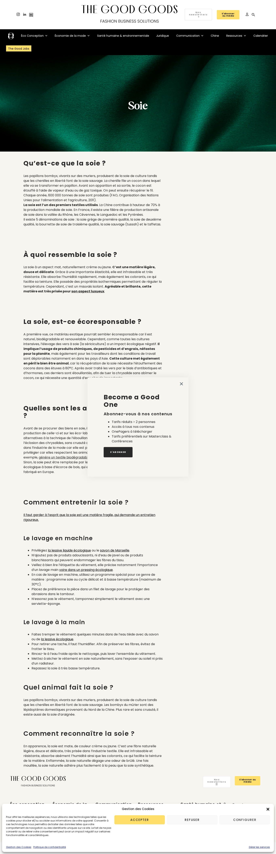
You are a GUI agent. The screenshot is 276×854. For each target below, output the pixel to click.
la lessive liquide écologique (69, 550)
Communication (188, 36)
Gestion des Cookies (18, 847)
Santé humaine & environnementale (123, 36)
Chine (215, 36)
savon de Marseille (114, 550)
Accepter (139, 820)
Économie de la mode (70, 36)
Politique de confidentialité (49, 847)
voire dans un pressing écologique (86, 569)
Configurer (244, 820)
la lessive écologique (57, 639)
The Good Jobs (18, 49)
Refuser (192, 820)
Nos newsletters (198, 14)
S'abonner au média (228, 14)
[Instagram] (18, 15)
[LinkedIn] (24, 15)
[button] (268, 809)
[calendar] (31, 15)
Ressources (234, 36)
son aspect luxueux (87, 291)
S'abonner (118, 452)
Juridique (162, 36)
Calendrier (260, 36)
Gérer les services (259, 847)
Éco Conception (32, 36)
